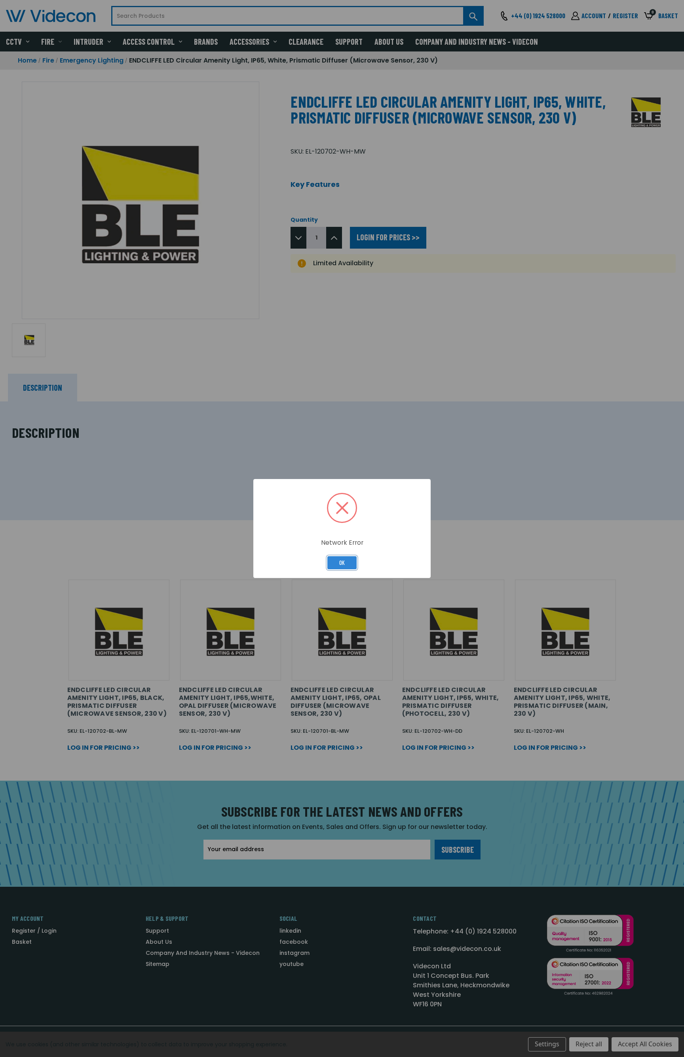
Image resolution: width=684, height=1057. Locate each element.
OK (342, 562)
